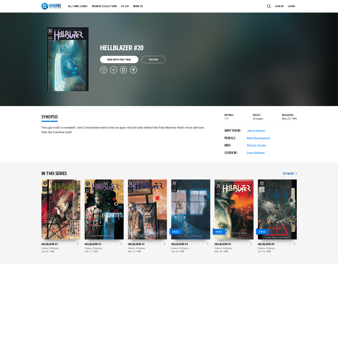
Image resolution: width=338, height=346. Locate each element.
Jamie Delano (256, 130)
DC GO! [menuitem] (125, 6)
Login (291, 6)
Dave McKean (256, 153)
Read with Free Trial (119, 59)
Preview (153, 59)
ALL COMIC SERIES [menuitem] (78, 6)
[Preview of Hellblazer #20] (68, 59)
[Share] (133, 69)
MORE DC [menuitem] (138, 6)
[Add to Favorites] (103, 69)
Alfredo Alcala (256, 145)
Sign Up (279, 6)
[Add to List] (113, 69)
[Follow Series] (123, 69)
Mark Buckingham (258, 138)
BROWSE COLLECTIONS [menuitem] (104, 6)
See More (290, 174)
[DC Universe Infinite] (51, 6)
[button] (269, 6)
